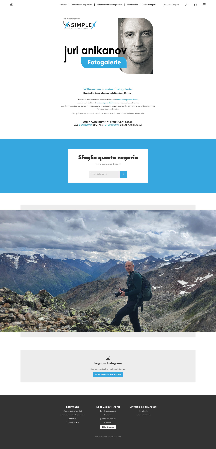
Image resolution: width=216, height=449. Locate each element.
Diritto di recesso (108, 427)
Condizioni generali (108, 411)
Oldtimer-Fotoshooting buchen (109, 5)
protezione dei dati (108, 419)
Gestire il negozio (143, 415)
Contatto (108, 422)
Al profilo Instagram (109, 374)
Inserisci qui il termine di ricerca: (108, 164)
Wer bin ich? (132, 5)
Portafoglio (143, 411)
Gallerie (63, 5)
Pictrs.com (117, 436)
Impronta (108, 415)
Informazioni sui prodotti (82, 5)
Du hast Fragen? (149, 5)
